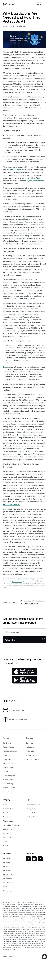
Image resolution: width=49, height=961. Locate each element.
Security (6, 813)
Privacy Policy (31, 809)
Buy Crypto (7, 743)
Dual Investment (8, 767)
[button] (44, 956)
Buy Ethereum (8, 883)
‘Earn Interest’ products (15, 170)
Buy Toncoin (7, 879)
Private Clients (8, 779)
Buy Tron (6, 866)
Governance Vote (17, 582)
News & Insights (8, 829)
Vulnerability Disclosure (11, 825)
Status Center (8, 837)
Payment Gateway (32, 759)
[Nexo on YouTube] (34, 858)
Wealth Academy (9, 821)
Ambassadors (8, 809)
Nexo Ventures (31, 755)
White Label (30, 751)
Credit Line (7, 759)
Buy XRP (6, 887)
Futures (5, 771)
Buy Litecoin (7, 891)
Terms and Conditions (34, 805)
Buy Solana (7, 870)
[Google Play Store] (24, 679)
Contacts (6, 841)
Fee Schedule (31, 817)
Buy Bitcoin (7, 858)
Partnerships (7, 817)
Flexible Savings (8, 747)
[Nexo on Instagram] (40, 858)
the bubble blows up (11, 504)
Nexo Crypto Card (9, 763)
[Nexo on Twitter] (28, 858)
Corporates (30, 743)
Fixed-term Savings (10, 751)
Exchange (6, 755)
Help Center (7, 833)
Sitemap (6, 845)
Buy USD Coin (8, 874)
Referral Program (9, 788)
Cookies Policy (31, 813)
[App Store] (24, 671)
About (5, 805)
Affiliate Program (9, 792)
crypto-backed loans (35, 181)
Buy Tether (7, 862)
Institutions (30, 747)
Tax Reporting (8, 784)
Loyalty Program (9, 775)
